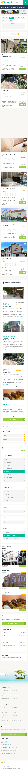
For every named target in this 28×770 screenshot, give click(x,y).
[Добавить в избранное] (25, 40)
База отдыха (5, 720)
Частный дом (16, 717)
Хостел (15, 715)
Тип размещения (7, 455)
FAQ (14, 693)
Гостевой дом (16, 710)
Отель (3, 707)
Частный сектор (17, 720)
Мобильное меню (25, 2)
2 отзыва (22, 94)
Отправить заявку (12, 623)
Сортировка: (6, 33)
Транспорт (13, 25)
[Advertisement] (14, 124)
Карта (4, 20)
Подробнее (22, 104)
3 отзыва (22, 192)
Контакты (16, 690)
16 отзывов (22, 157)
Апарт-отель (5, 723)
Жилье (11, 17)
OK (23, 450)
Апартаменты (5, 715)
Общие (5, 528)
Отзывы (17, 17)
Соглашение (16, 695)
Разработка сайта (6, 695)
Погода (10, 20)
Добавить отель (5, 698)
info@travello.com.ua (10, 747)
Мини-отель (15, 471)
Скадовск (5, 17)
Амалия (4, 548)
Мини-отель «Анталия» (9, 154)
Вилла (15, 712)
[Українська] (19, 1)
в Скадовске (5, 592)
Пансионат (4, 710)
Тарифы (4, 693)
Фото (22, 17)
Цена (4, 444)
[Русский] (13, 1)
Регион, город (6, 431)
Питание (13, 23)
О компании (5, 690)
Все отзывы (13, 419)
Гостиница (16, 707)
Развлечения (13, 28)
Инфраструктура (7, 487)
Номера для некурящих (15, 535)
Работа (15, 698)
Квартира (4, 717)
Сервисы (5, 517)
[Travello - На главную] (3, 762)
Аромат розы (6, 570)
